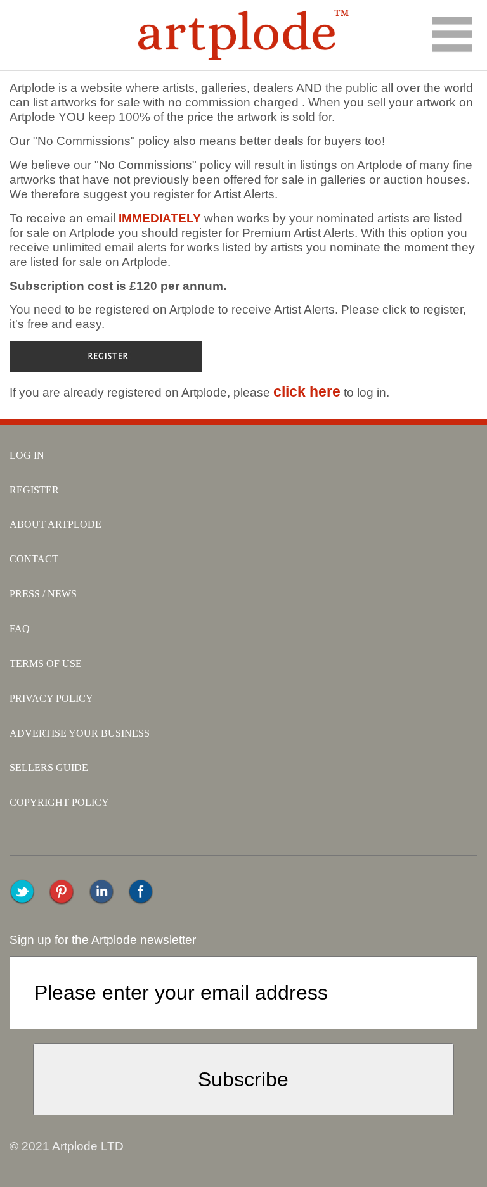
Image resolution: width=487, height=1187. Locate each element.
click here (307, 391)
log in (27, 455)
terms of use (46, 663)
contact (34, 559)
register (34, 490)
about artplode (55, 524)
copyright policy (59, 802)
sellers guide (49, 767)
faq (20, 628)
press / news (43, 593)
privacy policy (51, 698)
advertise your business (80, 733)
